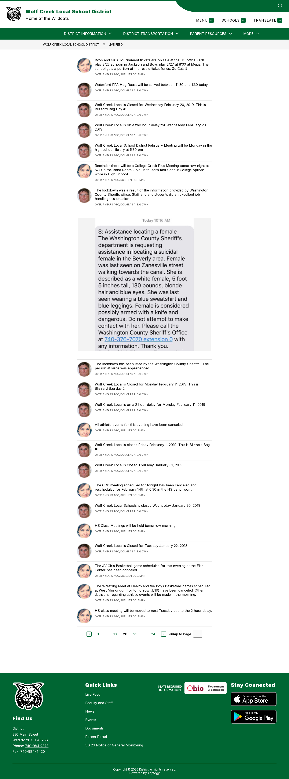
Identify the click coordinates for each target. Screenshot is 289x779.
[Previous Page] (89, 634)
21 (135, 634)
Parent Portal (96, 737)
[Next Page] (163, 634)
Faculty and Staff (99, 703)
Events (90, 720)
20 (125, 634)
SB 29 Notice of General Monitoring (114, 745)
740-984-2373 (36, 746)
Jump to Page (180, 634)
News (89, 711)
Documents (94, 728)
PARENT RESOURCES (208, 34)
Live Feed (116, 44)
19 (115, 634)
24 (153, 634)
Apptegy (154, 773)
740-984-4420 (32, 751)
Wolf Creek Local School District (71, 44)
